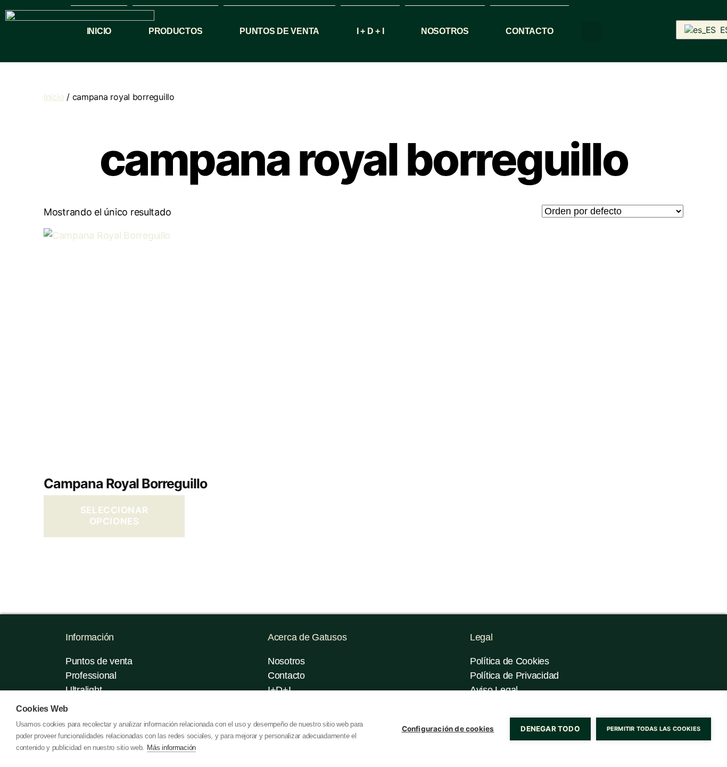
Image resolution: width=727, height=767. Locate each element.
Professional (91, 675)
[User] (625, 30)
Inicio (99, 31)
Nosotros (445, 31)
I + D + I (370, 31)
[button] (591, 31)
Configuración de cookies (448, 728)
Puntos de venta (279, 31)
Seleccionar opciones (114, 516)
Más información (171, 748)
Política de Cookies (509, 661)
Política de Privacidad (514, 675)
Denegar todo (550, 728)
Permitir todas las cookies (653, 728)
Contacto (529, 31)
